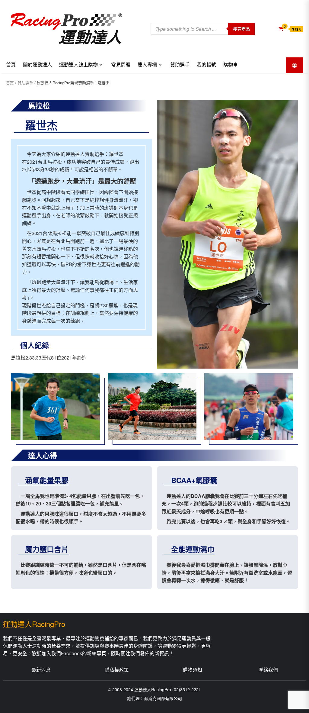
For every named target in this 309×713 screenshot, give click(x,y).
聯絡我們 (268, 669)
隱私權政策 (117, 669)
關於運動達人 (37, 65)
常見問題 (120, 65)
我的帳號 (206, 65)
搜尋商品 (241, 29)
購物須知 (192, 669)
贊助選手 (180, 65)
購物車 (230, 65)
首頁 (11, 65)
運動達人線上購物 (78, 65)
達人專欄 (147, 65)
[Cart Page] (281, 28)
